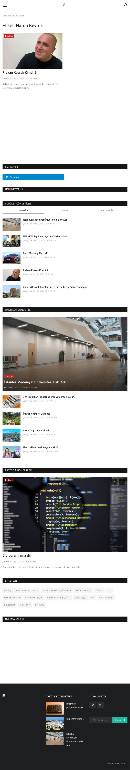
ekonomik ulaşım (33, 597)
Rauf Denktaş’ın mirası (27, 590)
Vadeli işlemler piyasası (58, 597)
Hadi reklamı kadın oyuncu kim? (40, 447)
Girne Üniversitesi (75, 719)
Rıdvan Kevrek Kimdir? (19, 73)
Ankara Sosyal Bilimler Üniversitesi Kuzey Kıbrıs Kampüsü (55, 287)
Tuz (109, 590)
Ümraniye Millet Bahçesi (36, 413)
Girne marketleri (12, 597)
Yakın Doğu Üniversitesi (36, 430)
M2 (92, 597)
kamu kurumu (106, 597)
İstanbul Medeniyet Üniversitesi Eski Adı (45, 219)
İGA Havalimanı (83, 590)
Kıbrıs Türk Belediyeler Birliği (57, 590)
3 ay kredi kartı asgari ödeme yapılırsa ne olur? (49, 397)
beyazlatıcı (9, 604)
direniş (7, 590)
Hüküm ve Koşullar (115, 763)
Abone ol (120, 720)
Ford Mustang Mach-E (35, 253)
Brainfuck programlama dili (74, 706)
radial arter (24, 604)
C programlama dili (17, 555)
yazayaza (7, 78)
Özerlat (99, 590)
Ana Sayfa (7, 15)
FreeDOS (39, 604)
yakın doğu (80, 597)
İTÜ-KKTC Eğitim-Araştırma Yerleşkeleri (45, 236)
